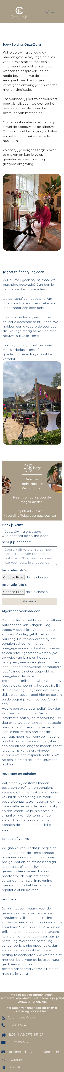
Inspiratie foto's (14, 571)
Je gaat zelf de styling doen (26, 536)
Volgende (29, 601)
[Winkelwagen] (46, 11)
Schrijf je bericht (15, 543)
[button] (53, 12)
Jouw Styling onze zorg (23, 531)
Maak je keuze (12, 526)
